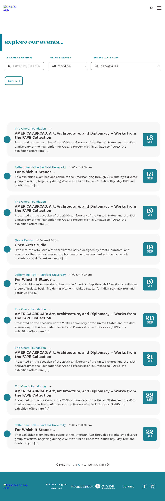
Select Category (106, 57)
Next (103, 464)
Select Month (61, 57)
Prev (61, 464)
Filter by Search (19, 57)
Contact (128, 486)
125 (90, 464)
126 (96, 464)
